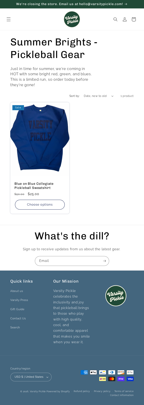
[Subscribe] (104, 261)
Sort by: (74, 96)
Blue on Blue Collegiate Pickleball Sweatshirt (34, 186)
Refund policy (82, 391)
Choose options (40, 204)
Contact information (122, 395)
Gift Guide (17, 309)
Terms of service (124, 391)
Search (15, 327)
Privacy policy (102, 391)
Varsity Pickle (38, 391)
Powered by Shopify (58, 391)
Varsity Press (19, 300)
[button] (8, 19)
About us (16, 291)
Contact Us (18, 318)
